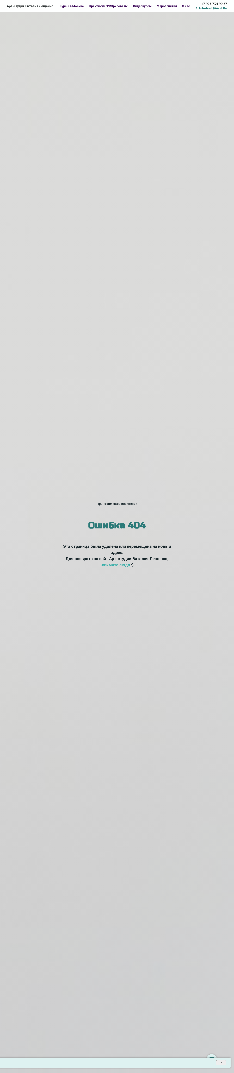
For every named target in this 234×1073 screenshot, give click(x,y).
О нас (186, 6)
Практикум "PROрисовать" (108, 6)
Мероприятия (167, 6)
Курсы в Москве (72, 6)
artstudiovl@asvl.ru (211, 8)
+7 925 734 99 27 (214, 4)
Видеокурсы (142, 6)
